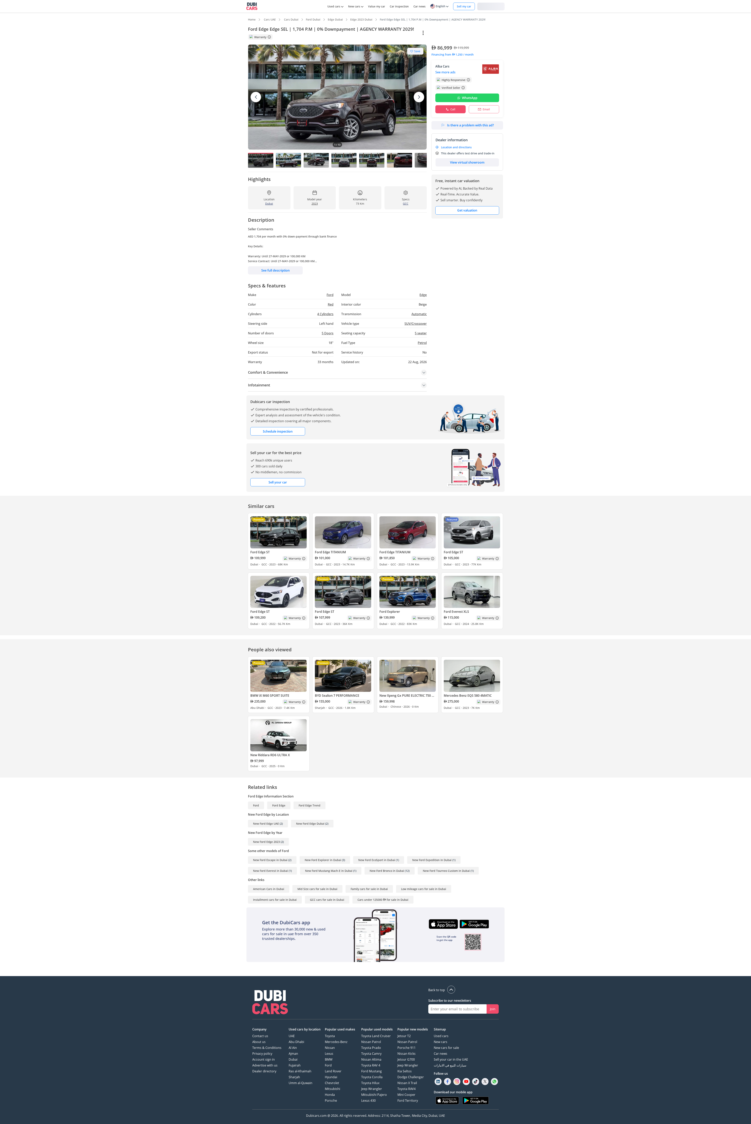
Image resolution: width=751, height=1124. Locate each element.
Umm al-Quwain (300, 1083)
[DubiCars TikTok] (476, 1081)
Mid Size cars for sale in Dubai (317, 889)
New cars (440, 1042)
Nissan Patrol (371, 1042)
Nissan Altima (371, 1059)
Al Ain (293, 1048)
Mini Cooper (406, 1095)
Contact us (260, 1036)
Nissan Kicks (406, 1053)
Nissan (330, 1048)
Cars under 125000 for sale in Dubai (383, 900)
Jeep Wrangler (371, 1089)
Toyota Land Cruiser (376, 1036)
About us (259, 1042)
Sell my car (464, 6)
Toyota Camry (371, 1053)
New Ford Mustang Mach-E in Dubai (328, 871)
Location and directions (456, 147)
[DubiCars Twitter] (485, 1081)
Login (490, 6)
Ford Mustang (371, 1071)
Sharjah (294, 1077)
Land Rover (333, 1071)
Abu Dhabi (296, 1042)
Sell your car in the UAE (451, 1059)
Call (452, 109)
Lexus (329, 1053)
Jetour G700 (406, 1059)
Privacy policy (262, 1053)
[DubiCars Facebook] (447, 1081)
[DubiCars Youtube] (466, 1081)
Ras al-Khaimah (300, 1071)
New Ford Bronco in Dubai (387, 871)
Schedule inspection (278, 431)
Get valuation (467, 210)
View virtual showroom (467, 162)
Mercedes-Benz (336, 1042)
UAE (292, 1036)
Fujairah (295, 1065)
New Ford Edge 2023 (266, 842)
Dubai (293, 1059)
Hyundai (331, 1077)
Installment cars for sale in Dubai (275, 900)
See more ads (445, 72)
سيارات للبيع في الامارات (450, 1065)
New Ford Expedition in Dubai (432, 860)
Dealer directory (264, 1071)
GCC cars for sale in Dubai (327, 900)
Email (486, 109)
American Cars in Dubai (268, 889)
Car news (440, 1053)
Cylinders (325, 314)
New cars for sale (446, 1048)
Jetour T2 (404, 1036)
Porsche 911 (406, 1048)
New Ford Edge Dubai (310, 823)
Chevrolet (332, 1083)
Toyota (330, 1036)
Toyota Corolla (372, 1077)
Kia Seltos (404, 1071)
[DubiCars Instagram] (457, 1081)
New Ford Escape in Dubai (270, 860)
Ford (256, 805)
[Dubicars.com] (270, 1002)
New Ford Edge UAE (266, 823)
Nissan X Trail (407, 1083)
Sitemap (440, 1029)
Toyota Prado (371, 1048)
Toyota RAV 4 (370, 1065)
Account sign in (263, 1059)
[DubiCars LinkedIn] (438, 1081)
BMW (328, 1059)
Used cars (441, 1036)
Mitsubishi (332, 1089)
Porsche (331, 1100)
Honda (330, 1095)
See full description (275, 270)
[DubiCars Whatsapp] (494, 1081)
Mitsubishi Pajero (374, 1095)
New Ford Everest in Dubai (270, 871)
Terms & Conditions (266, 1048)
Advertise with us (265, 1065)
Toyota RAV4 (406, 1089)
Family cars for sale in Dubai (369, 889)
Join (492, 1009)
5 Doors (327, 333)
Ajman (293, 1053)
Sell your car (278, 482)
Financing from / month (452, 54)
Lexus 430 (368, 1100)
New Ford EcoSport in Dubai (376, 860)
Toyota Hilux (370, 1083)
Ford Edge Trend (309, 805)
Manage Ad (441, 33)
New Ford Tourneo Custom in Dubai (446, 871)
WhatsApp (469, 98)
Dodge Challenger (410, 1077)
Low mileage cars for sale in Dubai (423, 889)
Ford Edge (278, 805)
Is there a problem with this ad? (470, 125)
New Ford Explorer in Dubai (323, 860)
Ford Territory (407, 1100)
